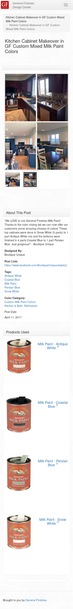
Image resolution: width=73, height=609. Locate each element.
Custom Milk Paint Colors (19, 302)
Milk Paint (10, 283)
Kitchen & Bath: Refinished (20, 306)
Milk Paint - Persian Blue (53, 462)
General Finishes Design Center (23, 5)
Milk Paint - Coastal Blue (53, 404)
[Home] (5, 5)
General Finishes (36, 600)
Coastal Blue (12, 279)
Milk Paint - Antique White (53, 345)
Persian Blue (12, 287)
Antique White (13, 276)
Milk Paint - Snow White (52, 521)
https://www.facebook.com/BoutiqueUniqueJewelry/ (35, 265)
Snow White (11, 291)
